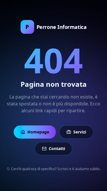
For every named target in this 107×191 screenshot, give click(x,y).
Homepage (38, 132)
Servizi (79, 132)
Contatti (57, 148)
